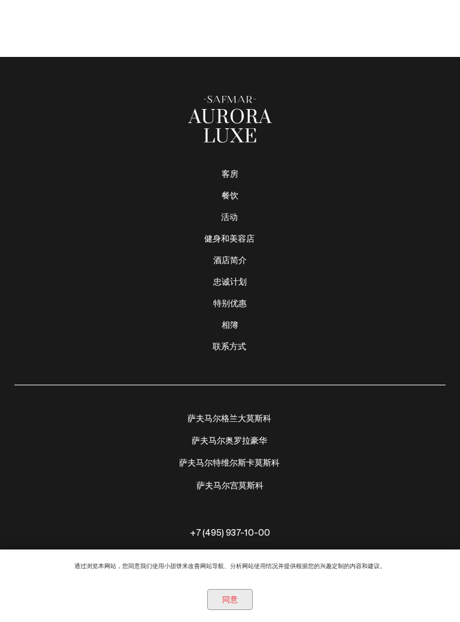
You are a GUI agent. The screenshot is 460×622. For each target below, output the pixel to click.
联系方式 (229, 346)
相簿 (230, 325)
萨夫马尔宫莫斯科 (230, 485)
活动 (229, 217)
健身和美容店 (229, 238)
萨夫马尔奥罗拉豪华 (229, 440)
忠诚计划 (230, 281)
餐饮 (230, 195)
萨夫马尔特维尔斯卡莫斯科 (229, 462)
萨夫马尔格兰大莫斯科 (229, 418)
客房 (230, 174)
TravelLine (38, 62)
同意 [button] (230, 599)
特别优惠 (230, 303)
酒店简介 (230, 260)
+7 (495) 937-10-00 (230, 533)
